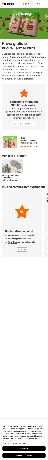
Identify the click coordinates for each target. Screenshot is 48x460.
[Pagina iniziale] (8, 4)
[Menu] (44, 4)
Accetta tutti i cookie (24, 455)
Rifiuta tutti (24, 448)
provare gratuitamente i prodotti (21, 235)
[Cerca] (38, 3)
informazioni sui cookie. (17, 443)
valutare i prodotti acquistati (19, 238)
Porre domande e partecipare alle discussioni (21, 243)
